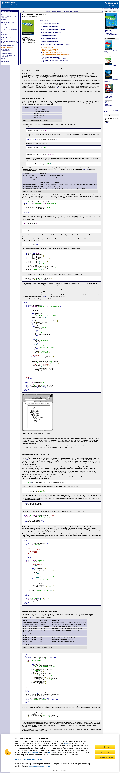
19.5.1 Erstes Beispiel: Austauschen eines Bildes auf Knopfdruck (58, 36)
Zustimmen (66, 743)
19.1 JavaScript (44, 21)
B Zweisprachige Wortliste (7, 53)
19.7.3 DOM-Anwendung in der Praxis (52, 52)
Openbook (59, 11)
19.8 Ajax (43, 55)
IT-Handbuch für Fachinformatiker (70, 11)
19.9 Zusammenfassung (47, 61)
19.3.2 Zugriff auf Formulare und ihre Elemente (53, 29)
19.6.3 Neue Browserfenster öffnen (50, 45)
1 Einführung (4, 14)
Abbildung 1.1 (45, 296)
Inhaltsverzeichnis (6, 11)
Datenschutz (64, 770)
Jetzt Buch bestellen (5, 61)
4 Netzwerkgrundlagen (6, 20)
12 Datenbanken (5, 34)
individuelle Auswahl (33, 752)
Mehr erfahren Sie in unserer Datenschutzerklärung (29, 759)
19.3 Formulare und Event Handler (49, 26)
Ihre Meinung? (4, 63)
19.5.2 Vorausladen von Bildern (50, 38)
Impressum (55, 770)
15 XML (3, 39)
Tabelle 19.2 (85, 169)
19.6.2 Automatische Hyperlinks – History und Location (56, 44)
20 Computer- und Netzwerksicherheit (5, 50)
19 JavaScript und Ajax (7, 47)
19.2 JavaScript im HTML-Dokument (50, 23)
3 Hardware (4, 19)
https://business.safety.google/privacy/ (39, 766)
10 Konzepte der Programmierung (9, 31)
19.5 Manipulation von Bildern (48, 35)
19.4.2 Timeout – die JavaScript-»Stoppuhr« (53, 33)
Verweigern (50, 752)
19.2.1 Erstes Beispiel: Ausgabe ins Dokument (53, 24)
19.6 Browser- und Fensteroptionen (50, 41)
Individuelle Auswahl (105, 757)
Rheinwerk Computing (51, 11)
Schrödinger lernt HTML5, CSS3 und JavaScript (109, 96)
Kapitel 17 (25, 460)
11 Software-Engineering (6, 32)
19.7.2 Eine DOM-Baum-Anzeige (50, 51)
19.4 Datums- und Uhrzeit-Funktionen (50, 30)
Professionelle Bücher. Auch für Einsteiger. (109, 8)
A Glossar (3, 52)
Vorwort (3, 13)
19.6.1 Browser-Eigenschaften (49, 42)
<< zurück (23, 11)
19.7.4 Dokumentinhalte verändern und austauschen (56, 54)
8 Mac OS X (4, 27)
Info (107, 122)
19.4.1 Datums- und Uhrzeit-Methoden (51, 32)
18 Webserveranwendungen (7, 45)
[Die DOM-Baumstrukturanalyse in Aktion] (37, 431)
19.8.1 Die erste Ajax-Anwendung (50, 57)
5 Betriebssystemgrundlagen (7, 22)
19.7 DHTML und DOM (47, 47)
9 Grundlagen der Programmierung (9, 29)
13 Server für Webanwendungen (8, 36)
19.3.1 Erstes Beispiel (47, 27)
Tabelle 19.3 (33, 617)
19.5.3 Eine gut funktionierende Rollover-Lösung (54, 39)
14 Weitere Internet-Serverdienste (9, 37)
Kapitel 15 (58, 87)
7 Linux (2, 26)
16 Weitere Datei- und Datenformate (9, 41)
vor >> (101, 11)
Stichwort (3, 58)
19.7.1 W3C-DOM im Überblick (50, 49)
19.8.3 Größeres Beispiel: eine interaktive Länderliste (55, 60)
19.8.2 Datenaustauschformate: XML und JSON (54, 58)
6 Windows (3, 24)
